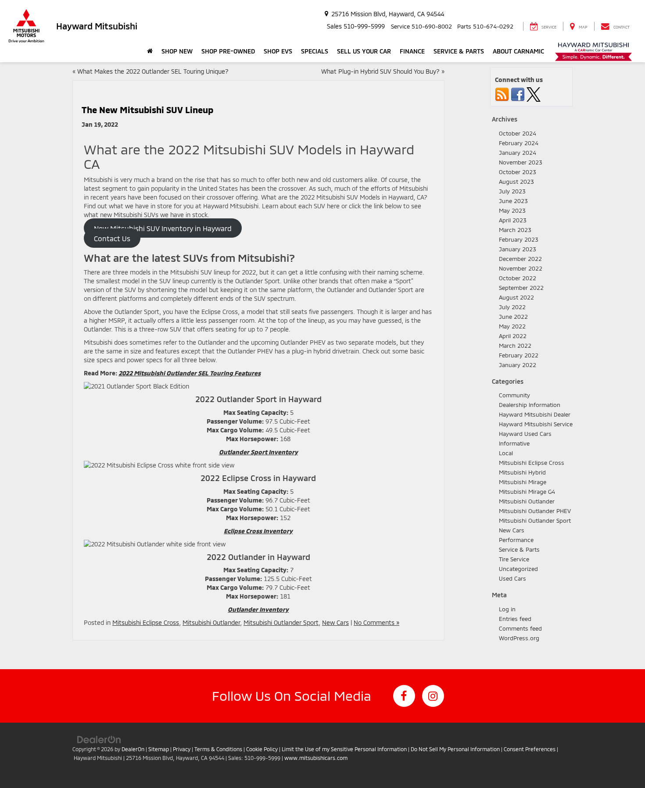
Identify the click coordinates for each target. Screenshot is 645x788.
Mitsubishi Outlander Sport (281, 622)
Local (506, 452)
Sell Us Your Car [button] (364, 51)
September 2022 (521, 287)
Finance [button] (412, 51)
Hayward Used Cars (525, 433)
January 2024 (517, 152)
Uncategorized (518, 568)
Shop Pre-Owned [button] (228, 51)
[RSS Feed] (502, 93)
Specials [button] (314, 51)
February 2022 (518, 355)
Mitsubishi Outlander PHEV (535, 510)
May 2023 (512, 210)
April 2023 (513, 220)
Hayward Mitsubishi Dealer (534, 414)
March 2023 (515, 229)
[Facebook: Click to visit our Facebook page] (404, 696)
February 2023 (518, 239)
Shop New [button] (177, 51)
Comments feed (520, 628)
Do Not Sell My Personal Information (455, 749)
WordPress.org (519, 638)
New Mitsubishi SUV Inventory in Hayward (163, 228)
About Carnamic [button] (518, 51)
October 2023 (517, 171)
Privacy (181, 749)
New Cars (335, 622)
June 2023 (513, 200)
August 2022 (516, 297)
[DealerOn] (99, 739)
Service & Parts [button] (459, 51)
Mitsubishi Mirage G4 (527, 491)
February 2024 (518, 142)
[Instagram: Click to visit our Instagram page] (433, 696)
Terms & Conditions (218, 749)
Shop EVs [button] (278, 51)
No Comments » (376, 622)
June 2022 (513, 316)
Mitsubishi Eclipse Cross (145, 622)
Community (514, 395)
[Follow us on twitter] (534, 93)
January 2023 (517, 249)
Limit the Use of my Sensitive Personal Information (344, 749)
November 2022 (520, 268)
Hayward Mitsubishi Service (536, 424)
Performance (516, 539)
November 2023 (520, 162)
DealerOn (133, 749)
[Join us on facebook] (518, 93)
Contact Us (112, 238)
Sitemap (158, 749)
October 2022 (517, 278)
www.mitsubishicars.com (316, 758)
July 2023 (512, 191)
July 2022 (512, 306)
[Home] (150, 51)
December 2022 (520, 258)
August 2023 (516, 181)
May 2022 (512, 326)
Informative (514, 443)
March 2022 (515, 345)
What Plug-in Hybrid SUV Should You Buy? (380, 71)
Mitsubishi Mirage (522, 481)
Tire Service (514, 559)
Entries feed (515, 618)
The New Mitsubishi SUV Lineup (147, 109)
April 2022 (513, 335)
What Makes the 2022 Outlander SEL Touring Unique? (153, 71)
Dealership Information (529, 404)
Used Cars (512, 578)
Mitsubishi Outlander (211, 622)
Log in (507, 609)
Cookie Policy (262, 749)
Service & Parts (519, 549)
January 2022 (517, 364)
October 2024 (517, 133)
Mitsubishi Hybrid (522, 472)
